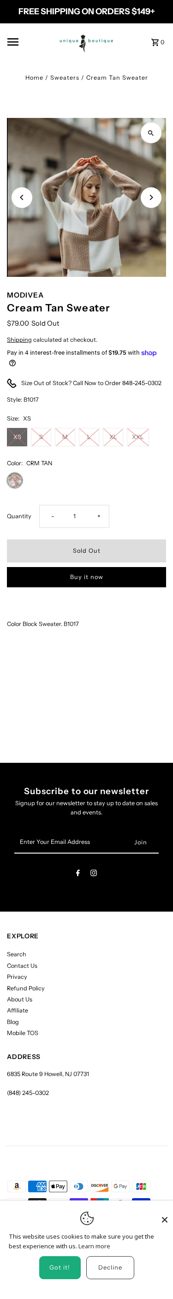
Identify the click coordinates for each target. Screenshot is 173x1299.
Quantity (19, 516)
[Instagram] (93, 874)
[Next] (151, 197)
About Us (19, 999)
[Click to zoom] (151, 133)
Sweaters (64, 77)
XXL (138, 436)
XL (113, 436)
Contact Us (22, 965)
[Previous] (22, 197)
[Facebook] (78, 874)
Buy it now (86, 576)
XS (17, 436)
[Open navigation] (27, 41)
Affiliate (17, 1010)
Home (34, 77)
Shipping (19, 339)
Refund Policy (26, 988)
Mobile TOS (22, 1033)
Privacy (17, 976)
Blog (13, 1021)
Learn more (94, 1246)
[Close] (164, 1215)
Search (16, 954)
